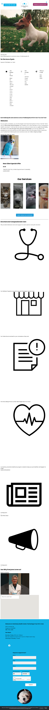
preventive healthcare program (14, 467)
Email (14, 660)
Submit (31, 684)
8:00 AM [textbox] (25, 673)
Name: (14, 655)
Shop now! (26, 336)
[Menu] (2, 4)
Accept (41, 708)
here (29, 401)
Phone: (14, 666)
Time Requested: (25, 671)
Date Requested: (16, 671)
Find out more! (30, 291)
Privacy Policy (45, 708)
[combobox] (26, 673)
